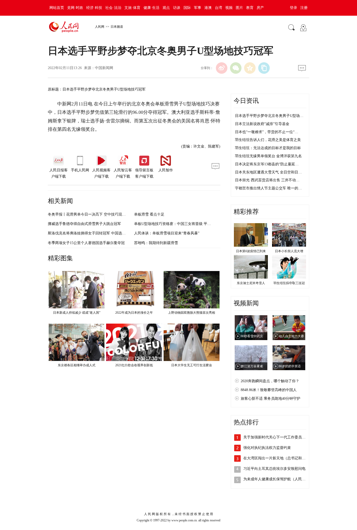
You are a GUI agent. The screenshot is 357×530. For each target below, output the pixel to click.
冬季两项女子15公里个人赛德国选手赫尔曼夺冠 (86, 243)
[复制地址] (264, 68)
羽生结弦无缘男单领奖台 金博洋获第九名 (268, 156)
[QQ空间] (250, 68)
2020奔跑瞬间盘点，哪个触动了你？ (270, 381)
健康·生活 (151, 8)
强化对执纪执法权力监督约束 (267, 448)
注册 (304, 8)
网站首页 (56, 8)
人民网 (99, 27)
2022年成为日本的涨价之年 (134, 312)
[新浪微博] (221, 68)
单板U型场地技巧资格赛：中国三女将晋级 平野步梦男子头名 (183, 224)
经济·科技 (94, 8)
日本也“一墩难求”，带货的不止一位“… (266, 132)
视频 (229, 8)
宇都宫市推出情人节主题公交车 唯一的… (268, 188)
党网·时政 (75, 8)
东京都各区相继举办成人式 (76, 365)
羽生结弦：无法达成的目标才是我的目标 (268, 148)
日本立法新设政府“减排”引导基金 (262, 124)
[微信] (235, 68)
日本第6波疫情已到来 (251, 251)
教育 (250, 8)
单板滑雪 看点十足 (149, 214)
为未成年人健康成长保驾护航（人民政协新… (279, 479)
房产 (260, 8)
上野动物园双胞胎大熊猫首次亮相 (191, 312)
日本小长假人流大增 (289, 251)
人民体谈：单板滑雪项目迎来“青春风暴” (166, 233)
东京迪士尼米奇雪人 (251, 283)
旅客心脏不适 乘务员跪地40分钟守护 (270, 399)
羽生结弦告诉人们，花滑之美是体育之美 (268, 140)
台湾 (218, 8)
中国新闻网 (104, 68)
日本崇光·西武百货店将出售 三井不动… (267, 180)
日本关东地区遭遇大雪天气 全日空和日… (268, 172)
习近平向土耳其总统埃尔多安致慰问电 (274, 469)
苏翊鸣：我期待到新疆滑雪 (156, 243)
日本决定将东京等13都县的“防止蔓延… (267, 164)
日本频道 (117, 27)
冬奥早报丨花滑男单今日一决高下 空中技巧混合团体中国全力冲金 (101, 214)
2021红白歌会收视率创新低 (134, 365)
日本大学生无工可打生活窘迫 (191, 365)
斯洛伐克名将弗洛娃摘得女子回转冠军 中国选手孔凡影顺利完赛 (99, 233)
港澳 (208, 8)
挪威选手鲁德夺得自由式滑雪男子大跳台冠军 (84, 224)
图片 (239, 8)
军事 (197, 8)
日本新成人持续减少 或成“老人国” (76, 312)
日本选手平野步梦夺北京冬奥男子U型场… (269, 116)
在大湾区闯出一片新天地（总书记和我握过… (279, 458)
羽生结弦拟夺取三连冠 (289, 283)
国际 (187, 8)
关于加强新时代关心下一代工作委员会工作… (279, 437)
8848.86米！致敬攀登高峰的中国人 (269, 390)
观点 (166, 8)
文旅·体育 (132, 8)
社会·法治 (113, 8)
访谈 (176, 8)
